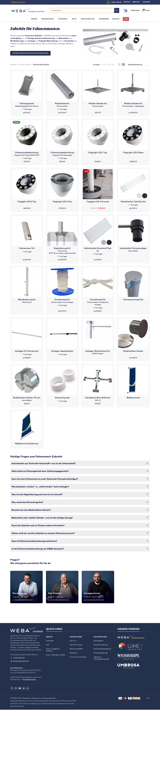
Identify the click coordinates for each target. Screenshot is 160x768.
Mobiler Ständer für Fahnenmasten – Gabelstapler (133, 104)
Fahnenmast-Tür (27, 248)
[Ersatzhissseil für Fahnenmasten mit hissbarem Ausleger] (98, 282)
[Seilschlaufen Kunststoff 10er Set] (98, 231)
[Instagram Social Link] (15, 688)
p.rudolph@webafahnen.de (22, 600)
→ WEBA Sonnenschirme (18, 2)
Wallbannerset (133, 397)
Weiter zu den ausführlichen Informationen (30, 53)
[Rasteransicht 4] (123, 64)
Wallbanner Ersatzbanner (27, 443)
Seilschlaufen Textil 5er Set (133, 201)
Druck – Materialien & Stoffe (55, 655)
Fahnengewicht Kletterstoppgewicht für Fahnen (26, 104)
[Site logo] (27, 10)
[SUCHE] (116, 10)
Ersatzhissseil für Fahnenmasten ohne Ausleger (62, 300)
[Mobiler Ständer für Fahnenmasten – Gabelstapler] (133, 86)
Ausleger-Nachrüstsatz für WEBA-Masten (97, 352)
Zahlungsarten (98, 641)
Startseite (13, 64)
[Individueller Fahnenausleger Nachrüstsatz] (133, 231)
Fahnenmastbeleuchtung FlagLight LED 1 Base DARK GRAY (26, 153)
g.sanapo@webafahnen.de (94, 600)
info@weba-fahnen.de (21, 661)
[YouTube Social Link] (19, 688)
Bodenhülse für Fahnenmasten (62, 104)
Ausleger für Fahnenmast (26, 351)
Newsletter (73, 653)
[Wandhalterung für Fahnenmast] (27, 282)
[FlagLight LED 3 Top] (62, 184)
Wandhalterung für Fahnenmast (27, 300)
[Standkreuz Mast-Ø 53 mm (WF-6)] (98, 380)
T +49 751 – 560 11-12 (91, 597)
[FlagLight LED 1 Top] (98, 135)
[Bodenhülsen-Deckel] (133, 334)
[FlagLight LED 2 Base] (133, 135)
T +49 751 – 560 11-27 (19, 597)
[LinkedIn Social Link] (23, 688)
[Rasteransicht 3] (119, 64)
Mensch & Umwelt (76, 645)
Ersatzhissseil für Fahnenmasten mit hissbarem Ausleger (97, 301)
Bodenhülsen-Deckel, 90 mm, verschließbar (27, 398)
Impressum (27, 698)
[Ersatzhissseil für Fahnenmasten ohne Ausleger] (62, 282)
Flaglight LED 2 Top (27, 201)
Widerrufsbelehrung (100, 653)
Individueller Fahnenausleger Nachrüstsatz (133, 249)
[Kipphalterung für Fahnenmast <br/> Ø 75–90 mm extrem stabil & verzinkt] (62, 231)
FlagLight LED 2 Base (133, 152)
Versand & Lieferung (100, 645)
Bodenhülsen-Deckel (133, 351)
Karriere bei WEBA (76, 649)
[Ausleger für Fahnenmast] (27, 334)
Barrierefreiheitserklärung (102, 649)
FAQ (47, 645)
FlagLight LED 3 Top (62, 201)
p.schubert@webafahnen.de (58, 600)
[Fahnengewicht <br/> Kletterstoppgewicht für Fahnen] (27, 86)
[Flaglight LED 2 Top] (27, 184)
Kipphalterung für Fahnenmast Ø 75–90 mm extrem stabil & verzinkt (62, 250)
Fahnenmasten (24, 64)
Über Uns (73, 641)
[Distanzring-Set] (62, 380)
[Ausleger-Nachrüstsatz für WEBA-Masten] (98, 334)
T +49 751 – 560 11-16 (55, 597)
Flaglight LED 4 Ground (98, 201)
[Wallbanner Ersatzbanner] (27, 426)
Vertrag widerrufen (49, 698)
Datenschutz (36, 698)
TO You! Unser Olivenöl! (78, 657)
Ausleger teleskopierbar (62, 351)
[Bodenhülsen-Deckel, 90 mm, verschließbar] (27, 380)
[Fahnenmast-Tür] (27, 231)
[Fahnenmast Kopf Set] (133, 282)
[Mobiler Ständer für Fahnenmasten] (98, 86)
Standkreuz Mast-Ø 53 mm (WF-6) (97, 398)
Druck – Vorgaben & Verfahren (53, 650)
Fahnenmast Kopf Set (133, 299)
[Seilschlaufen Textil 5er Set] (133, 184)
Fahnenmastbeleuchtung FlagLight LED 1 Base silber (62, 153)
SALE (126, 19)
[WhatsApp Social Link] (27, 688)
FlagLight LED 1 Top (97, 152)
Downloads (50, 641)
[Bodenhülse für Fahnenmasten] (62, 86)
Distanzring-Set (62, 397)
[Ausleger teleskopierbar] (62, 334)
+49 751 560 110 (19, 658)
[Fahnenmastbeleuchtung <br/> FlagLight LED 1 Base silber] (62, 135)
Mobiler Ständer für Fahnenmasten (98, 104)
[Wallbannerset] (133, 380)
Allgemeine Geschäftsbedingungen (102, 658)
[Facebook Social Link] (12, 688)
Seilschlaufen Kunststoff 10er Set (97, 249)
